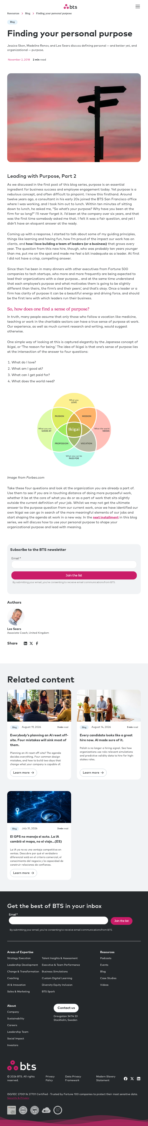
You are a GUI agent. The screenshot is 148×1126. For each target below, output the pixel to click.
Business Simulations (55, 971)
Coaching (13, 978)
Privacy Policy (50, 1078)
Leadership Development (22, 965)
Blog (103, 971)
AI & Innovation (16, 985)
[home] (70, 6)
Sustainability (15, 1018)
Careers (12, 1025)
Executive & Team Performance (61, 965)
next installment (106, 517)
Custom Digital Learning (57, 978)
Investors (12, 1045)
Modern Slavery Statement (105, 1078)
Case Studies (108, 978)
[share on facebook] (37, 643)
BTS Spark (48, 991)
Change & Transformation (23, 971)
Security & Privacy (18, 1098)
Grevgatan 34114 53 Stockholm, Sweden (66, 1018)
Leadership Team (17, 1032)
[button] (137, 6)
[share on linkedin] (25, 643)
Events (104, 965)
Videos (104, 985)
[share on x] (31, 643)
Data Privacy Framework (73, 1078)
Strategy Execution (19, 958)
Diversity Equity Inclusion (57, 985)
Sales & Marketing (18, 991)
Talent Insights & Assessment (60, 958)
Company (13, 1012)
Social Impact (15, 1038)
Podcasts (105, 958)
